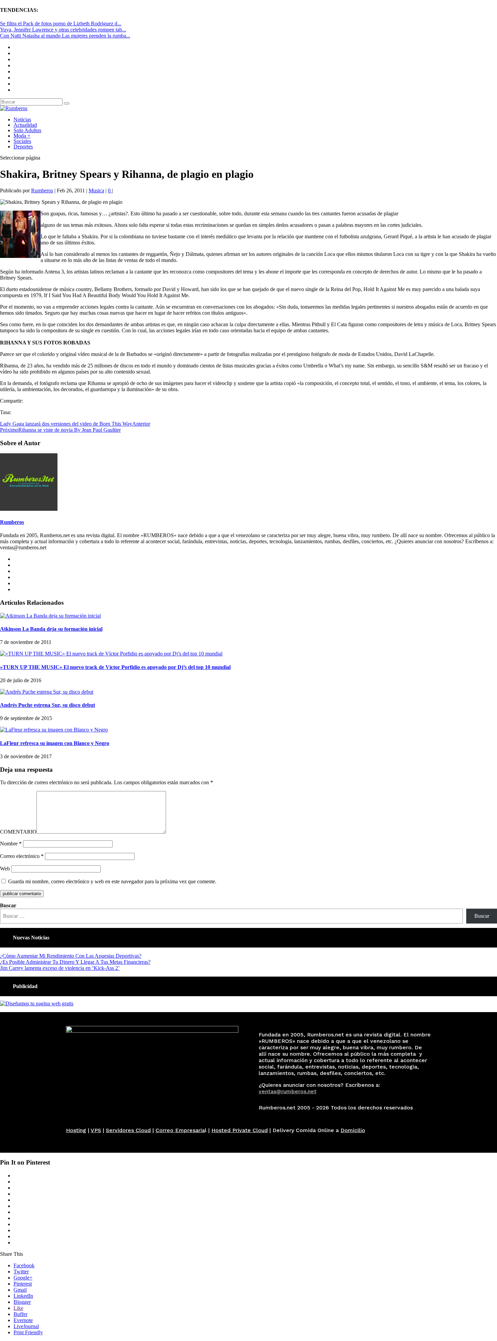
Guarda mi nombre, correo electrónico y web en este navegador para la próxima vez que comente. (112, 881)
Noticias (22, 119)
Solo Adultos (27, 130)
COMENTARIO (18, 832)
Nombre (11, 843)
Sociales (22, 141)
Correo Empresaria (180, 1130)
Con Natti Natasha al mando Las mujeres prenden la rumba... (65, 36)
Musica (96, 190)
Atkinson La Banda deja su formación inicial (51, 629)
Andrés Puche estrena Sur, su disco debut (47, 705)
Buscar (8, 905)
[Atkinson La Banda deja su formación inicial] (50, 616)
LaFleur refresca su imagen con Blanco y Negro (54, 743)
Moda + (22, 136)
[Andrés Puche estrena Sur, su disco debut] (46, 692)
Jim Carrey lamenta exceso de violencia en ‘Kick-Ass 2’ (60, 968)
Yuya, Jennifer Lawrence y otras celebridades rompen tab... (63, 29)
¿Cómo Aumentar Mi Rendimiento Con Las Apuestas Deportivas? (70, 956)
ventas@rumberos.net (287, 1091)
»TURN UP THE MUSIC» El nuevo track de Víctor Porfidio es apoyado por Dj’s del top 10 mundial (115, 667)
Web (5, 868)
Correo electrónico (22, 856)
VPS (96, 1130)
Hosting (76, 1130)
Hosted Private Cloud (239, 1130)
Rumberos (42, 190)
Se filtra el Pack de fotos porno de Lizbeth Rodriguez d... (60, 23)
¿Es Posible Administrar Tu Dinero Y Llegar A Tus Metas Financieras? (75, 962)
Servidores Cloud (128, 1130)
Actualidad (25, 125)
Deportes (23, 146)
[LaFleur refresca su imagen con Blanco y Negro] (54, 730)
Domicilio (352, 1130)
